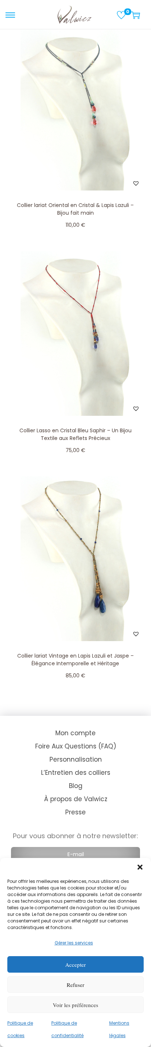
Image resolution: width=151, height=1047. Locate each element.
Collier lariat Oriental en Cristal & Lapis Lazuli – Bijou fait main (75, 209)
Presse (75, 812)
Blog (75, 785)
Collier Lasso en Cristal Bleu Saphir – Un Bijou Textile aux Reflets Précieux (75, 434)
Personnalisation (75, 759)
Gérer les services (74, 943)
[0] (121, 15)
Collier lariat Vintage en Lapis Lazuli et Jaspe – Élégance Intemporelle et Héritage (75, 659)
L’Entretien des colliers (75, 772)
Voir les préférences (75, 1005)
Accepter (75, 964)
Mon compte (75, 733)
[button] (140, 867)
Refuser (75, 984)
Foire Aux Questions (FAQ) (75, 746)
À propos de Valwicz (75, 799)
